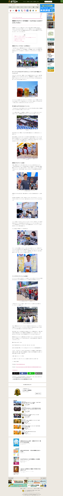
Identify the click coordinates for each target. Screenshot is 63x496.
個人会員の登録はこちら (50, 70)
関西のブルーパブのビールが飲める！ (20, 36)
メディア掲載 (37, 7)
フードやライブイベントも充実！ (19, 41)
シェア (24, 373)
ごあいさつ (24, 1)
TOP (27, 478)
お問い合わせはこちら (27, 384)
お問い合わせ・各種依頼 (36, 488)
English (38, 1)
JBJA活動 (33, 7)
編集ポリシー (25, 488)
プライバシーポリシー (30, 488)
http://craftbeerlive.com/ (20, 364)
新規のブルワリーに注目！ (18, 40)
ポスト (17, 373)
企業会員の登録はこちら (50, 68)
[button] (46, 11)
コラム (17, 17)
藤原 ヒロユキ (26, 422)
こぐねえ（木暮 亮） (27, 390)
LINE (32, 373)
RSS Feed (41, 488)
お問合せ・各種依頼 (33, 1)
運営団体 (28, 1)
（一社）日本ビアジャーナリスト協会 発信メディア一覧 (22, 379)
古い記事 (11, 478)
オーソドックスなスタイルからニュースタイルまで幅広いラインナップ (25, 37)
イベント (14, 17)
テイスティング (18, 7)
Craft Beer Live (15, 370)
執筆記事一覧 (37, 393)
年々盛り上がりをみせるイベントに (20, 38)
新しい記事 (43, 478)
